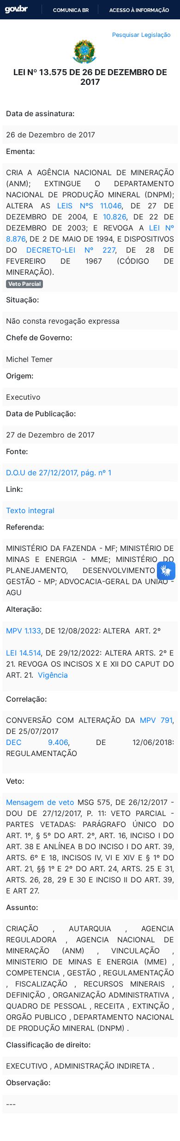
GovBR (16, 9)
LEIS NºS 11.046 (89, 205)
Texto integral (30, 510)
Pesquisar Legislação (141, 34)
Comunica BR (71, 10)
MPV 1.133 (23, 630)
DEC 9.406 (37, 742)
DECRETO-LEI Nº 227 (70, 249)
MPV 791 (156, 720)
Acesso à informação (139, 10)
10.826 (114, 216)
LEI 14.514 (23, 652)
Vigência (53, 675)
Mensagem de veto (40, 802)
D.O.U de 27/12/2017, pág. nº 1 (58, 472)
